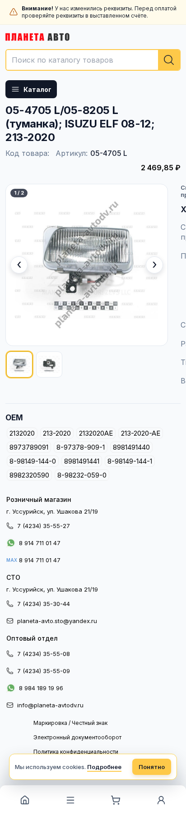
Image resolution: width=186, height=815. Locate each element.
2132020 (22, 433)
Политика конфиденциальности (75, 751)
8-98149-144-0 (32, 461)
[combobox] (93, 60)
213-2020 (57, 433)
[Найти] (169, 60)
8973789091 (28, 447)
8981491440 (131, 447)
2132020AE (96, 433)
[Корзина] (115, 800)
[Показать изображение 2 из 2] (49, 364)
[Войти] (161, 800)
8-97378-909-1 (80, 447)
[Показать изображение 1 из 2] (19, 364)
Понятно (152, 766)
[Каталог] (70, 800)
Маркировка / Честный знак (70, 722)
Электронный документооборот (77, 737)
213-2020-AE (140, 433)
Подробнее (104, 766)
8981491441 (81, 461)
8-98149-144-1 (129, 461)
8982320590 (29, 475)
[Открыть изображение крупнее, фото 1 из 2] (86, 265)
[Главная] (25, 800)
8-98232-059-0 (82, 475)
